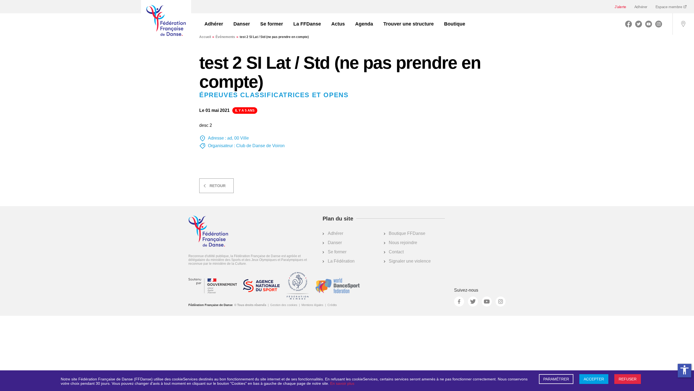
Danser (241, 24)
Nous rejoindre (403, 242)
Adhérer (640, 7)
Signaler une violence (410, 261)
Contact (396, 252)
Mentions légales (312, 305)
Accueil (206, 37)
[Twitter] (638, 24)
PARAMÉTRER (556, 379)
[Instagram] (658, 24)
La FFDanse (307, 24)
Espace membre (669, 7)
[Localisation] (683, 24)
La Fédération (341, 261)
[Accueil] (166, 21)
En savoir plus (342, 383)
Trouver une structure (408, 24)
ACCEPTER (594, 379)
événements (227, 37)
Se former (271, 24)
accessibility (684, 369)
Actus (338, 24)
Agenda (364, 24)
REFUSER (628, 379)
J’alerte (620, 7)
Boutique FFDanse (407, 233)
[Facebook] (628, 24)
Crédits (332, 305)
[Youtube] (648, 24)
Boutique (454, 24)
